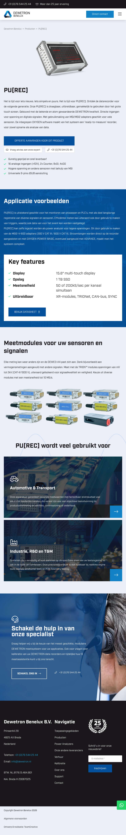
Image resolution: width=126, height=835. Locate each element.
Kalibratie (60, 763)
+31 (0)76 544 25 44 (19, 4)
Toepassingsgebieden (67, 731)
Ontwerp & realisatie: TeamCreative (21, 827)
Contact (59, 783)
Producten (60, 737)
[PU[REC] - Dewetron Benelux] (45, 14)
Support (59, 776)
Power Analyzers (64, 744)
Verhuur (59, 757)
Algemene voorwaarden (15, 819)
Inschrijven (100, 768)
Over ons (59, 770)
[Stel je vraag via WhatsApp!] (121, 805)
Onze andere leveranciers (69, 750)
